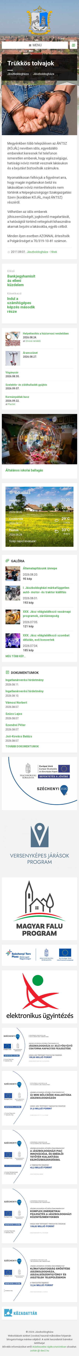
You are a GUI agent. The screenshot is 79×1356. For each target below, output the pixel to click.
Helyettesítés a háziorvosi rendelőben (46, 333)
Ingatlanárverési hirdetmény (25, 680)
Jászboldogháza (18, 74)
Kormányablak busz (17, 396)
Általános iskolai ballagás (24, 470)
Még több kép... (16, 656)
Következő (14, 293)
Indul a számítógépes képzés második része (21, 305)
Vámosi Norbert (16, 702)
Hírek (54, 252)
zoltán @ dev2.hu (39, 1350)
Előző (11, 271)
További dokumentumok (22, 746)
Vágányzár (12, 372)
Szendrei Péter (16, 725)
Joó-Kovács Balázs (19, 736)
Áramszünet (30, 352)
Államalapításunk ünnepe (40, 568)
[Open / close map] (73, 45)
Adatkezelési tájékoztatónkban (49, 1346)
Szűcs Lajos (14, 714)
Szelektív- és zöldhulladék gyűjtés (26, 384)
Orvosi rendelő (33, 341)
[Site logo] (39, 34)
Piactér (11, 404)
